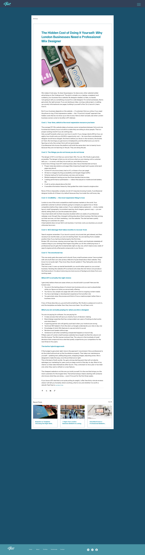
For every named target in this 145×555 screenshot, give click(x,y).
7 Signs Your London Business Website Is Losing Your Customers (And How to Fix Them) (72, 422)
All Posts (35, 18)
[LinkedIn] (88, 550)
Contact (62, 549)
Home (30, 549)
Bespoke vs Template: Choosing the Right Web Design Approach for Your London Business (44, 422)
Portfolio (45, 549)
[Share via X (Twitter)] (46, 390)
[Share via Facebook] (42, 390)
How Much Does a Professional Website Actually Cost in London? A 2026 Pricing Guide (99, 422)
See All (110, 402)
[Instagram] (92, 550)
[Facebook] (96, 550)
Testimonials (54, 549)
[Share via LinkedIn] (50, 390)
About (38, 549)
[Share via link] (54, 390)
